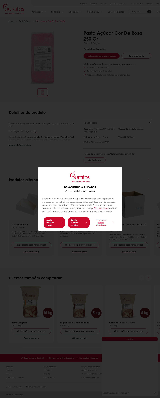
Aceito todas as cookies (50, 222)
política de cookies (99, 208)
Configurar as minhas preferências (101, 222)
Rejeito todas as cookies (74, 222)
